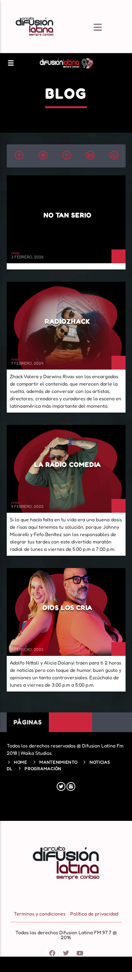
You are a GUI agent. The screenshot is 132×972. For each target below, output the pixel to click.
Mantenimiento (58, 762)
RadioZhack (67, 321)
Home (20, 762)
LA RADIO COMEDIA (67, 464)
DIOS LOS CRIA (67, 607)
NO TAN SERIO (67, 215)
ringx (15, 252)
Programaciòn (43, 768)
